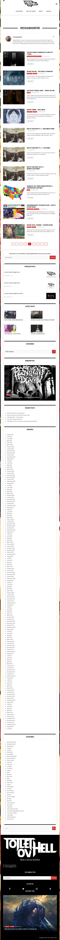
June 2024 (9, 487)
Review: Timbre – (36, 109)
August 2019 (10, 605)
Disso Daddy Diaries (12, 756)
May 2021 (9, 562)
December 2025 (11, 451)
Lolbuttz (9, 770)
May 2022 (9, 538)
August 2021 (10, 556)
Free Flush (9, 762)
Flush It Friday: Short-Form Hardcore (13, 320)
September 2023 (11, 505)
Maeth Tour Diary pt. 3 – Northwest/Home (40, 129)
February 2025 (10, 471)
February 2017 (10, 665)
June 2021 (9, 560)
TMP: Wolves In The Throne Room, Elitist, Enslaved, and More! (22, 421)
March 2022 (10, 542)
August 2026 (10, 434)
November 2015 (11, 696)
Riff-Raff (9, 800)
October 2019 (10, 601)
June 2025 (9, 463)
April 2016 (9, 686)
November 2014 (11, 720)
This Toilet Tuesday (12, 813)
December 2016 (11, 669)
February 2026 (10, 446)
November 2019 (11, 599)
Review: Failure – (40, 71)
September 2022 (11, 530)
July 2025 (9, 461)
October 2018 (10, 625)
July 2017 (9, 655)
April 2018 (9, 637)
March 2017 (10, 663)
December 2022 (11, 524)
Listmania (9, 766)
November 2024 (11, 477)
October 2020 (10, 576)
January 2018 (10, 643)
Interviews (9, 764)
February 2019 (10, 617)
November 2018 (11, 623)
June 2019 (9, 609)
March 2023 (10, 517)
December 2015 (11, 694)
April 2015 (9, 710)
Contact (48, 11)
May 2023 (9, 513)
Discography (30, 209)
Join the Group (31, 11)
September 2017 (11, 651)
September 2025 (11, 457)
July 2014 (9, 728)
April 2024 (9, 491)
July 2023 (9, 509)
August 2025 (10, 459)
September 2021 (11, 554)
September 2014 (11, 724)
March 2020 (10, 590)
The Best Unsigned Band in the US (34, 56)
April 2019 (9, 613)
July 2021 (9, 558)
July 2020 (9, 582)
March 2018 (10, 639)
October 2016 (10, 674)
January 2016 (10, 692)
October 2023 (10, 503)
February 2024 (10, 495)
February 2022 (10, 544)
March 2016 (10, 688)
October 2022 (10, 528)
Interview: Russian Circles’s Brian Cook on (42, 320)
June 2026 (9, 438)
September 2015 (11, 700)
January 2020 (10, 594)
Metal (28, 92)
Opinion (29, 227)
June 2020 (9, 584)
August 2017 (10, 653)
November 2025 (11, 453)
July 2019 (9, 607)
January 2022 (10, 546)
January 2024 (10, 497)
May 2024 (9, 489)
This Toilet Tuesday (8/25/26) (38, 333)
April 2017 (9, 661)
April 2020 (9, 588)
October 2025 (10, 455)
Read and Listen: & (21, 929)
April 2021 (9, 564)
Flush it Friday (10, 760)
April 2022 (9, 540)
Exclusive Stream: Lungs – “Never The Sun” (41, 90)
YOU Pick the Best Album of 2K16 (12, 283)
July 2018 (9, 631)
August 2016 (10, 678)
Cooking (9, 750)
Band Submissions (11, 742)
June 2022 (9, 536)
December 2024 (11, 475)
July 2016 (9, 680)
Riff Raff (9, 798)
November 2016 (11, 672)
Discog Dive (10, 752)
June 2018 (9, 633)
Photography (10, 786)
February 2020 (10, 592)
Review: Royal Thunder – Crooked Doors (40, 225)
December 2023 (11, 499)
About (41, 11)
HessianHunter (17, 37)
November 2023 (11, 501)
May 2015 (9, 708)
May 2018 (9, 635)
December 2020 (11, 572)
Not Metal (29, 73)
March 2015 (10, 712)
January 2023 (10, 521)
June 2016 (9, 682)
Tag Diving (9, 807)
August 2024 (10, 483)
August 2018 (10, 629)
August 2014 (10, 726)
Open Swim (10, 782)
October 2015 (10, 698)
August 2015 (10, 702)
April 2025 (9, 467)
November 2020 (11, 574)
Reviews (34, 73)
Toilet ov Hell (46, 937)
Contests (9, 748)
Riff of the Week (11, 796)
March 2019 (10, 615)
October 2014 (10, 722)
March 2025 (10, 469)
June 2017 (9, 657)
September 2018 (11, 627)
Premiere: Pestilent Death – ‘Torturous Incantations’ (23, 397)
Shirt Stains (10, 805)
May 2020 (9, 586)
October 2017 (10, 649)
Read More (30, 64)
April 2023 (9, 515)
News (28, 190)
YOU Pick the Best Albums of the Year (13, 293)
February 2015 (10, 714)
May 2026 (9, 440)
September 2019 (11, 603)
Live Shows (10, 768)
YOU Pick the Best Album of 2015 (12, 272)
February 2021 (10, 568)
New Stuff (9, 776)
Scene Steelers (11, 803)
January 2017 (10, 667)
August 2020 (10, 580)
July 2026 (9, 436)
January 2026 (10, 448)
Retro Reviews (10, 792)
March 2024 (10, 493)
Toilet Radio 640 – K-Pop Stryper (12, 333)
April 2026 (9, 442)
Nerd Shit (9, 774)
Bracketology (10, 746)
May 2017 (9, 659)
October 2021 (10, 552)
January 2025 (10, 473)
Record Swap (10, 790)
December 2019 (11, 596)
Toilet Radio (10, 815)
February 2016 (10, 690)
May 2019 (9, 611)
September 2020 (11, 578)
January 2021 (10, 570)
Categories (19, 11)
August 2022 (10, 532)
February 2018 (10, 641)
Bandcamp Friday (11, 744)
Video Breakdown (11, 817)
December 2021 (11, 548)
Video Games (10, 819)
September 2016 (11, 676)
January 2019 (10, 619)
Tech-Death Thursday (12, 809)
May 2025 (9, 465)
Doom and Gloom (11, 758)
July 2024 (9, 485)
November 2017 (11, 647)
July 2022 (9, 534)
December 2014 (11, 718)
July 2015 (9, 704)
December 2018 (11, 621)
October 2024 (10, 479)
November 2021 (11, 550)
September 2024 (11, 481)
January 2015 (10, 716)
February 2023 (10, 519)
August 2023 (10, 507)
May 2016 (9, 684)
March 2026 (10, 444)
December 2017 (11, 645)
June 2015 (9, 706)
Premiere (8, 394)
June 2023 (9, 511)
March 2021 (10, 566)
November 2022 (11, 526)
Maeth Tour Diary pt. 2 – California (38, 148)
